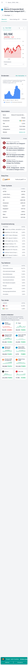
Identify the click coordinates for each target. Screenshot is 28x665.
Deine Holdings (14, 19)
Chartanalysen (7, 62)
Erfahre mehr (24, 659)
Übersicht (4, 19)
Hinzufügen (7, 15)
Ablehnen (7, 662)
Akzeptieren (20, 662)
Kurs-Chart (8, 28)
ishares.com (22, 132)
